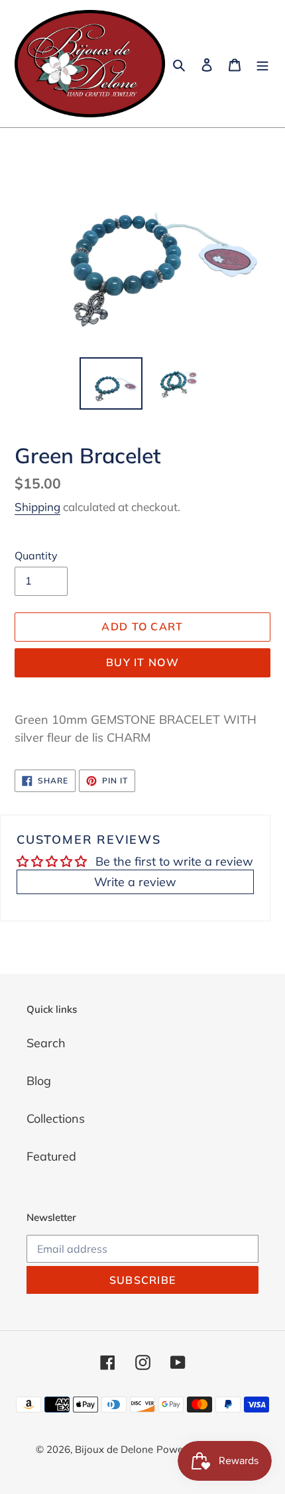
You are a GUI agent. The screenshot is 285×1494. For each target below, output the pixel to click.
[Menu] (262, 64)
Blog (39, 1080)
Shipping (37, 507)
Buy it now (142, 662)
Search (46, 1043)
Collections (56, 1118)
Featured (51, 1156)
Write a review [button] (135, 882)
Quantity (36, 555)
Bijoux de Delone (114, 1449)
